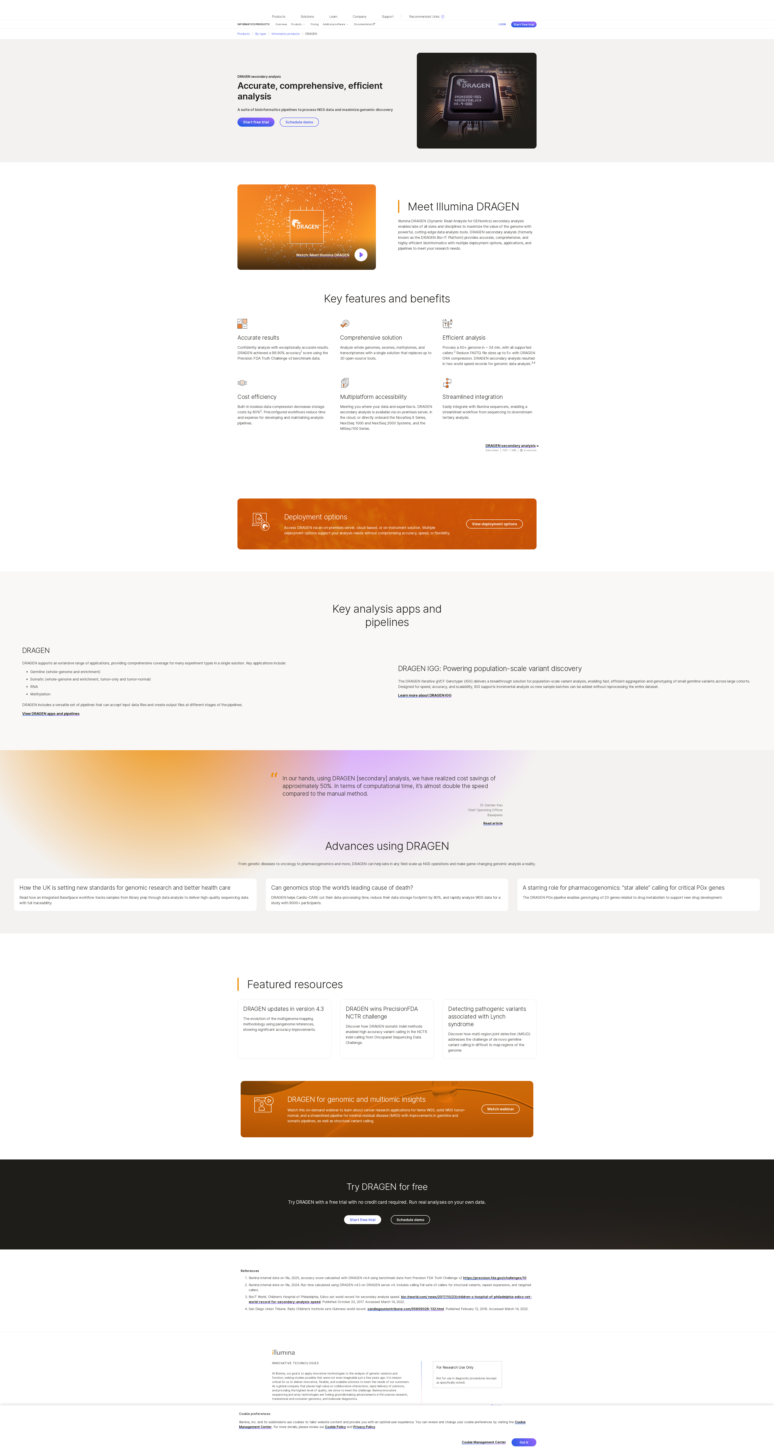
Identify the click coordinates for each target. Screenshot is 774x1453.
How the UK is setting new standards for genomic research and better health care (124, 887)
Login (502, 24)
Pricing (315, 24)
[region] (387, 1429)
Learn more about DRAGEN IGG (425, 695)
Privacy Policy (364, 1427)
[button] (306, 227)
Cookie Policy (335, 1427)
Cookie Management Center (484, 1442)
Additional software (334, 24)
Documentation (363, 24)
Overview (281, 24)
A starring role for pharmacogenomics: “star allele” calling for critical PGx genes (623, 887)
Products (296, 24)
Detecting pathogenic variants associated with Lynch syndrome (487, 1016)
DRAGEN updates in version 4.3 (283, 1008)
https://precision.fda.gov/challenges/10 (494, 1278)
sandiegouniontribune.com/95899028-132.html (405, 1309)
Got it (524, 1442)
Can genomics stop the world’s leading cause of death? (342, 887)
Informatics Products (253, 24)
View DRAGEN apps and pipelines (51, 713)
